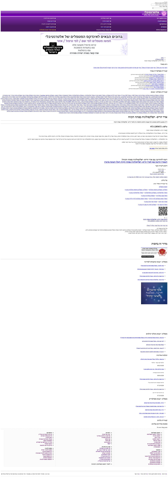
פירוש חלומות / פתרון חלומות (8, 109)
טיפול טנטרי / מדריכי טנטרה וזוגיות (154, 74)
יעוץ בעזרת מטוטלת (18, 101)
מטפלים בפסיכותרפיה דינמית (94, 103)
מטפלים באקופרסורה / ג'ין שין (90, 111)
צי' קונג (3, 106)
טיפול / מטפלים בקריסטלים (156, 111)
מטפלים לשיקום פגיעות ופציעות (99, 108)
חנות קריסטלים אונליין (7, 474)
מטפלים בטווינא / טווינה (138, 98)
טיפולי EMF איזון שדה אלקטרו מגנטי (65, 101)
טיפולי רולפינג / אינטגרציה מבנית (48, 100)
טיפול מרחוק (141, 95)
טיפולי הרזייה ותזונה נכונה (8, 97)
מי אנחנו (164, 474)
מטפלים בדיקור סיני (21, 97)
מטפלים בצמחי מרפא (158, 105)
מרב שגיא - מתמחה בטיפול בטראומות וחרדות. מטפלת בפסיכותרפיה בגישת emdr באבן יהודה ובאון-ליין (142, 337)
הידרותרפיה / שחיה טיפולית (156, 79)
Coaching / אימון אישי (158, 84)
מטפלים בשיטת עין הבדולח (129, 112)
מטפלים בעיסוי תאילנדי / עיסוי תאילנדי (47, 105)
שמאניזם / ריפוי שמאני (85, 108)
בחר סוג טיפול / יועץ (158, 67)
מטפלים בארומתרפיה (32, 97)
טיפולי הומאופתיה (67, 95)
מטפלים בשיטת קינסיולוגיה (135, 106)
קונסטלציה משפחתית (88, 112)
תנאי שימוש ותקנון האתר (154, 474)
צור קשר (137, 474)
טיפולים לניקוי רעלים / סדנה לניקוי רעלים (127, 105)
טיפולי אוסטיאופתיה (103, 98)
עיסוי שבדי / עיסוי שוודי (82, 105)
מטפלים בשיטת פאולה (112, 106)
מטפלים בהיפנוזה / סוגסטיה (65, 100)
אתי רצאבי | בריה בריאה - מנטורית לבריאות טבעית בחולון (152, 276)
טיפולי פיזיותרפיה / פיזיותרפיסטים (28, 105)
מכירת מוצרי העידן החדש (42, 111)
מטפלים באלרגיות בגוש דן (148, 195)
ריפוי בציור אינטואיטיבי (34, 106)
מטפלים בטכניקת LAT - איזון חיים (84, 101)
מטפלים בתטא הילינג (133, 109)
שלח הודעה (161, 174)
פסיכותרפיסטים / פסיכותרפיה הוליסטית (51, 106)
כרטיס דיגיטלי (153, 174)
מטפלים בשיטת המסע (122, 111)
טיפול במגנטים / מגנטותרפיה (47, 101)
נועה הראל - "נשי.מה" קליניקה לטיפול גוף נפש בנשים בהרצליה (150, 269)
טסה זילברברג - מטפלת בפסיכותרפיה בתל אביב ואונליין (152, 265)
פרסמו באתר (143, 474)
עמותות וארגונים (18, 111)
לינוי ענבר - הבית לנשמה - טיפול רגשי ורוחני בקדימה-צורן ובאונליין (150, 348)
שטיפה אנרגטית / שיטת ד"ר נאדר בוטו (153, 88)
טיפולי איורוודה (113, 98)
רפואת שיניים (37, 474)
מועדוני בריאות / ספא (47, 108)
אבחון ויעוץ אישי (159, 100)
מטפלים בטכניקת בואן (149, 100)
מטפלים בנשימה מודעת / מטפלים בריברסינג (142, 108)
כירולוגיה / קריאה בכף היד (69, 106)
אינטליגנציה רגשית (35, 100)
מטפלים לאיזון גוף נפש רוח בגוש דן (147, 204)
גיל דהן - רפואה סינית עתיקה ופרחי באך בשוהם (154, 402)
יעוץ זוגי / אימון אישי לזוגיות (125, 98)
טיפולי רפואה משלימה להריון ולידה (155, 98)
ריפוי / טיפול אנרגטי (53, 109)
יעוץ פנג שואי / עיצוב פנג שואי (150, 106)
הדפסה (157, 177)
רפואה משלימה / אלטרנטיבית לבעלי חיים (119, 108)
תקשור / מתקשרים (23, 103)
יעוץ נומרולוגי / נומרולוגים (109, 103)
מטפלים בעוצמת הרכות (95, 105)
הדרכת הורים (53, 111)
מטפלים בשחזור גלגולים (23, 109)
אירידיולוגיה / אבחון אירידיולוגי (46, 97)
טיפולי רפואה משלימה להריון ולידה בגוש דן (136, 198)
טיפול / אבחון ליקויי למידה (40, 98)
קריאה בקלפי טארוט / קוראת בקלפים (154, 80)
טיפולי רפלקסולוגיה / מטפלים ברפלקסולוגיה (83, 95)
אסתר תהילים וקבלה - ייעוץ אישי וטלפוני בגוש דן (154, 369)
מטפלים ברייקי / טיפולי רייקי (123, 103)
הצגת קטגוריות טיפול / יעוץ (146, 67)
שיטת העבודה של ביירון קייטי (113, 112)
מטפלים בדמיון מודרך (16, 95)
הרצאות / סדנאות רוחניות (109, 105)
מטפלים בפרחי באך (158, 87)
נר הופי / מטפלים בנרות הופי (20, 106)
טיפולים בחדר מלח (125, 100)
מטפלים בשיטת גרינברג (16, 108)
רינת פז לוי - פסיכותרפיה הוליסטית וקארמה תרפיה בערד (152, 351)
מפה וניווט (161, 171)
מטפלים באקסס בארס (110, 111)
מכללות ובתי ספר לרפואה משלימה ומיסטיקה (100, 109)
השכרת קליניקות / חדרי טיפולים (139, 103)
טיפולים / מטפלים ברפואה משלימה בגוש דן (136, 189)
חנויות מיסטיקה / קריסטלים (156, 77)
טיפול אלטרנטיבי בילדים (72, 97)
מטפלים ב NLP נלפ (158, 76)
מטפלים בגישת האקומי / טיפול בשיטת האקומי (69, 111)
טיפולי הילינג (70, 98)
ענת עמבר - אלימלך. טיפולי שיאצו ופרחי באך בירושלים (152, 359)
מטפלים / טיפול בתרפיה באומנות (148, 109)
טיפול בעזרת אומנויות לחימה (156, 103)
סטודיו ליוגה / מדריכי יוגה (113, 100)
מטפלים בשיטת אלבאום (10, 103)
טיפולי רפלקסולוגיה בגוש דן (136, 192)
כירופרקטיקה (8, 106)
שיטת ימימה (83, 97)
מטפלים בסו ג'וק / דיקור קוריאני (84, 106)
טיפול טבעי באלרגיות (60, 97)
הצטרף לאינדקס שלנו (105, 67)
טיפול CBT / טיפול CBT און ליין (129, 95)
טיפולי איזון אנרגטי (154, 101)
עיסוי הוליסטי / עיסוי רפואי (157, 82)
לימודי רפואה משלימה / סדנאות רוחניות (96, 97)
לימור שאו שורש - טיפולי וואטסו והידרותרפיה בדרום (153, 341)
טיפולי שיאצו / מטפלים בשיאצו (54, 95)
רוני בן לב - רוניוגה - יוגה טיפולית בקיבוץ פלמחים (154, 416)
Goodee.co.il (30, 474)
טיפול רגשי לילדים (116, 95)
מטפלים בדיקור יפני (79, 98)
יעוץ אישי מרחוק (71, 103)
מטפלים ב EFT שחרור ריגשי (116, 101)
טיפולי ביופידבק (15, 100)
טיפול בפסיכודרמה (123, 106)
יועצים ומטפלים (163, 186)
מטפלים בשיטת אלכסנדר (26, 98)
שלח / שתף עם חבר (150, 177)
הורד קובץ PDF (140, 177)
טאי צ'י (65, 98)
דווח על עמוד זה (131, 177)
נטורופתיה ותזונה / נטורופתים (134, 97)
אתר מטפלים (17, 474)
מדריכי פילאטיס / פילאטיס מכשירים (32, 108)
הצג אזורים (135, 67)
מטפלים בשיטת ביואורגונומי (120, 109)
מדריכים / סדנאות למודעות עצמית (57, 103)
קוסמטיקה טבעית (159, 108)
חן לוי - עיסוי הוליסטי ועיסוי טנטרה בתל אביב (154, 409)
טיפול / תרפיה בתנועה (136, 100)
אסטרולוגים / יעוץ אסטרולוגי (150, 97)
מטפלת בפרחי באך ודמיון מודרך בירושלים (155, 344)
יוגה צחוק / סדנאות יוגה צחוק (55, 98)
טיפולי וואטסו (76, 100)
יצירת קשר (114, 67)
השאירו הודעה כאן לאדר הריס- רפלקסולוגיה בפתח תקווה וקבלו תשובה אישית (135, 162)
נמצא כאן (152, 148)
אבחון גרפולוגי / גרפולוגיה (91, 98)
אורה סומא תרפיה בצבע (142, 101)
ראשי (165, 67)
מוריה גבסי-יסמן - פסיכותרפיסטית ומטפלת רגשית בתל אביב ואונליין (150, 406)
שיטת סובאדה (62, 112)
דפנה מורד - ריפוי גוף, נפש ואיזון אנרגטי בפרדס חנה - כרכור (151, 413)
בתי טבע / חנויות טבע (101, 100)
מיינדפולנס (100, 111)
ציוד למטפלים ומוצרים (29, 111)
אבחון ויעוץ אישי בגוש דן (150, 201)
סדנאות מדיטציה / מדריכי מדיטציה (39, 109)
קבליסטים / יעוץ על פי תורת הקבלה (117, 97)
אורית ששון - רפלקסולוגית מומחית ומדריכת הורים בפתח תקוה (151, 279)
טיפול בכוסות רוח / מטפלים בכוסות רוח (146, 112)
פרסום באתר (121, 67)
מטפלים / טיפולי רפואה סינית (103, 95)
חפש (165, 10)
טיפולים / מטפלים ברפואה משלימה (154, 85)
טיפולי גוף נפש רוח (24, 100)
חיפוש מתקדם (128, 67)
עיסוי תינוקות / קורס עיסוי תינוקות (67, 105)
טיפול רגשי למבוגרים (99, 112)
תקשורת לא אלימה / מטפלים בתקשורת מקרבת (66, 108)
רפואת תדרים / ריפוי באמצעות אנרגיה (69, 109)
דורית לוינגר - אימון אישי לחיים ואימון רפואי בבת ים (153, 272)
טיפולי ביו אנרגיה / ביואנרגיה (101, 101)
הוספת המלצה (163, 177)
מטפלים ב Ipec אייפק (130, 101)
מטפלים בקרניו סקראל (99, 106)
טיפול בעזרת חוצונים (7, 101)
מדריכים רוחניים (84, 109)
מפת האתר (96, 67)
